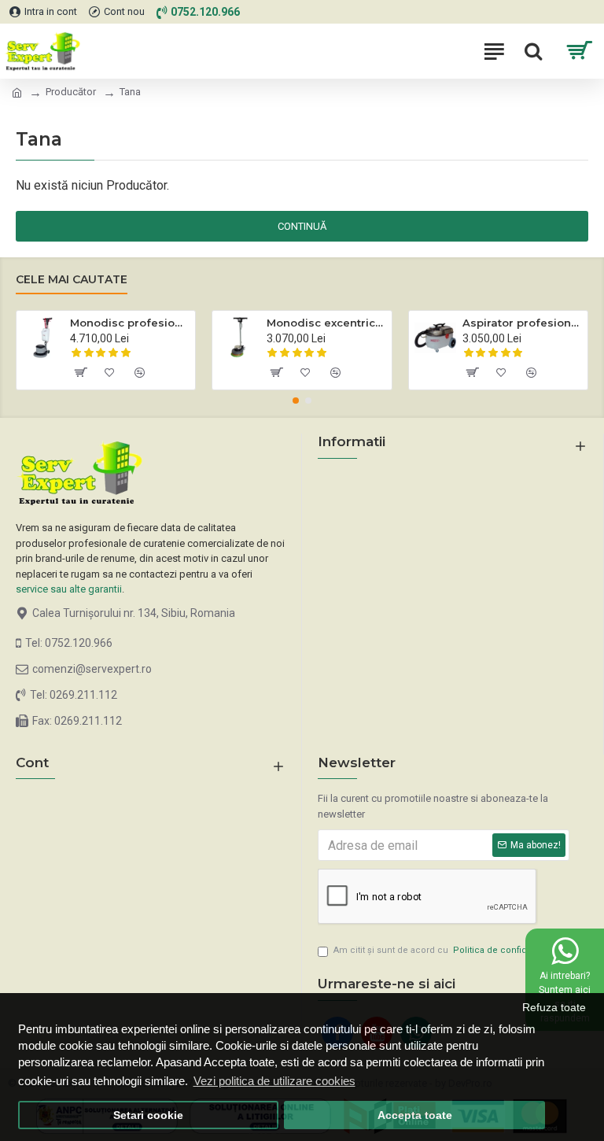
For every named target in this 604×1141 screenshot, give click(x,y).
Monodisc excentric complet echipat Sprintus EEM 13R (326, 322)
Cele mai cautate (71, 279)
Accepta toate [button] (415, 1115)
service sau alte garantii (69, 589)
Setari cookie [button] (148, 1115)
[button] (296, 400)
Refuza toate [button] (554, 1008)
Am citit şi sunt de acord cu (450, 950)
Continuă (302, 226)
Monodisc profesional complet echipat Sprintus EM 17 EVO (130, 322)
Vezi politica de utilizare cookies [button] (274, 1080)
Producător (71, 92)
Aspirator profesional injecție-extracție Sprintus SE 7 (522, 322)
